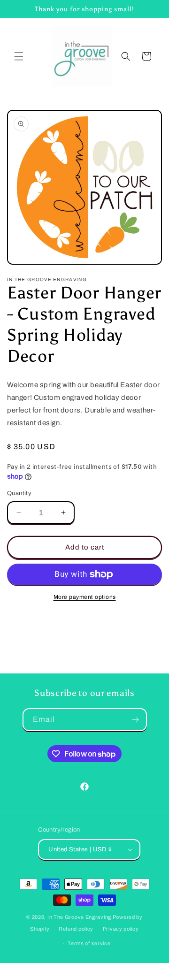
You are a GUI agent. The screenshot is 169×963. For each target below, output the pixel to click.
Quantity (19, 493)
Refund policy (76, 929)
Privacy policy (121, 929)
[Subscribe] (135, 719)
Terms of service (89, 943)
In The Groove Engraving (79, 917)
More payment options (85, 597)
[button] (18, 56)
